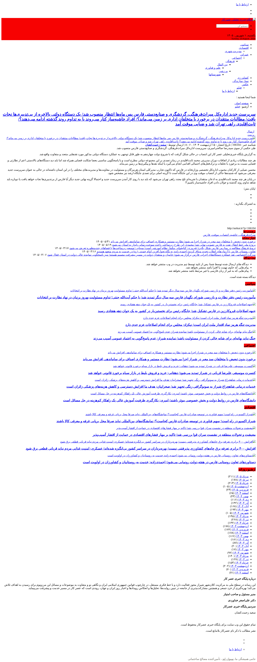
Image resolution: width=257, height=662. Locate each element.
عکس (245, 84)
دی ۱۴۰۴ (243, 499)
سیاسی (244, 44)
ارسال (250, 131)
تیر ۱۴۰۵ (243, 479)
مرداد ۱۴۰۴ (242, 516)
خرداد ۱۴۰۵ (242, 483)
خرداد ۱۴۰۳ (242, 562)
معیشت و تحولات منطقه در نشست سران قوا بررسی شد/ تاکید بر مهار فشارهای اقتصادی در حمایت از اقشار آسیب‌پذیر (174, 435)
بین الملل (222, 64)
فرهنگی (230, 61)
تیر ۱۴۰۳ (243, 559)
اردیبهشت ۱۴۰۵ (239, 486)
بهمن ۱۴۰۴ (242, 496)
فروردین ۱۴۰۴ (240, 529)
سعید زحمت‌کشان (155, 144)
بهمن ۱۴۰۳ (242, 536)
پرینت (252, 134)
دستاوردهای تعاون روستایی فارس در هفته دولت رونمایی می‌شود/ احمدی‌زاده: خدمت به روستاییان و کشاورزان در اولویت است (169, 462)
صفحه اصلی (241, 103)
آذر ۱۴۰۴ (243, 502)
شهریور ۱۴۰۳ (241, 552)
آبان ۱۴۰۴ (243, 506)
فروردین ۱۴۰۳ (240, 569)
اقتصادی (244, 47)
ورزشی (223, 71)
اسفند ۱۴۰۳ (242, 532)
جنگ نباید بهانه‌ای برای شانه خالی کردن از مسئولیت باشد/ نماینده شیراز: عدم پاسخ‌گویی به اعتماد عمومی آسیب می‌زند (174, 338)
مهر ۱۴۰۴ (243, 509)
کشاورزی (243, 77)
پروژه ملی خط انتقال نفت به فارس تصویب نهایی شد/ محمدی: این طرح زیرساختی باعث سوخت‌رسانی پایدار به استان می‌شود (184, 244)
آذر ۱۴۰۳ (243, 542)
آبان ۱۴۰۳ (243, 546)
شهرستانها (215, 74)
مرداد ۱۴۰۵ (242, 476)
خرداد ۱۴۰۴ (242, 522)
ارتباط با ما (242, 4)
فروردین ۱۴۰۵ (240, 489)
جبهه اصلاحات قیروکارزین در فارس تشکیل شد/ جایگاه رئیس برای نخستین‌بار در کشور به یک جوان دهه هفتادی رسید (177, 311)
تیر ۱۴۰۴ (243, 519)
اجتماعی (237, 57)
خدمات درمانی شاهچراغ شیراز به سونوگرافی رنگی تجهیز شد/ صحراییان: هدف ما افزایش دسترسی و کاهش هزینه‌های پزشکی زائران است (161, 386)
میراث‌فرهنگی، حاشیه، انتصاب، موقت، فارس (229, 234)
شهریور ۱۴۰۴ (241, 512)
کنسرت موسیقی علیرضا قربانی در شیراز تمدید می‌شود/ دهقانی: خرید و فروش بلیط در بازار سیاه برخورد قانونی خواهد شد (172, 373)
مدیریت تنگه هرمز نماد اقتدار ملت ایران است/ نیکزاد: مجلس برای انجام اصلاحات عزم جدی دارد (190, 325)
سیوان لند (228, 658)
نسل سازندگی (240, 81)
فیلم (239, 87)
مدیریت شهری (233, 51)
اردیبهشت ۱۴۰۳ (239, 565)
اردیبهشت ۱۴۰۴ (239, 526)
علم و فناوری (213, 67)
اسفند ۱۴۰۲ (242, 572)
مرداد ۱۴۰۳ (242, 555)
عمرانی (244, 54)
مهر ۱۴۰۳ (243, 549)
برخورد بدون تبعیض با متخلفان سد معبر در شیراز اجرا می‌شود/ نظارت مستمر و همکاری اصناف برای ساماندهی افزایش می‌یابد (183, 241)
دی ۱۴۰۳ (243, 539)
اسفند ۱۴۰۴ (242, 492)
